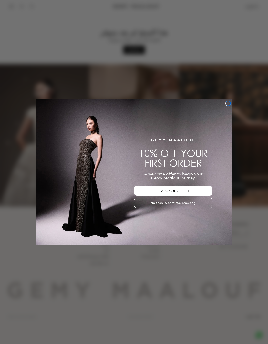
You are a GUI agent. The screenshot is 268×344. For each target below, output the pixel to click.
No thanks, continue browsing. (173, 203)
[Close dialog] (228, 103)
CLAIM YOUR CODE (173, 190)
